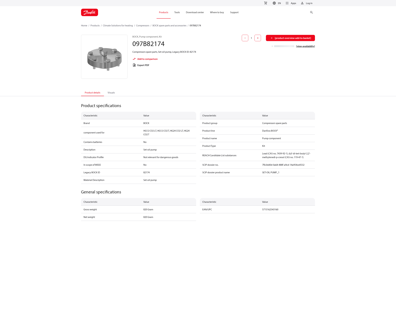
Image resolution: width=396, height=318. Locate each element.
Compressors (142, 25)
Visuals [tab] (111, 92)
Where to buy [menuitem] (217, 12)
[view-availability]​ (305, 46)
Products (95, 25)
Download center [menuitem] (195, 12)
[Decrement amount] (245, 38)
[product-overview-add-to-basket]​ (293, 38)
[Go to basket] (265, 3)
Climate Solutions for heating (118, 25)
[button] (276, 3)
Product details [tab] (92, 92)
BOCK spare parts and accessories (169, 25)
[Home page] (89, 12)
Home (84, 25)
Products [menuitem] (163, 12)
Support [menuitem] (234, 12)
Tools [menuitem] (177, 12)
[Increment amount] (257, 38)
